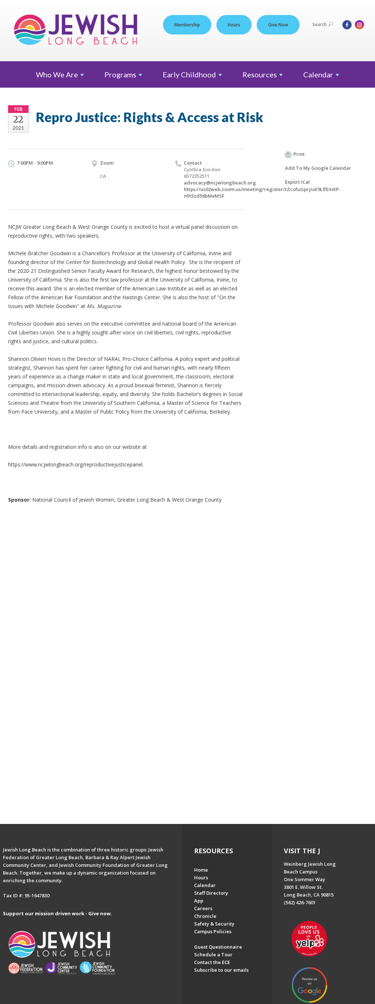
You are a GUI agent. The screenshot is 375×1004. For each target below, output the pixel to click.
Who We (57, 74)
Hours (234, 25)
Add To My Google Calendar (318, 168)
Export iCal (297, 182)
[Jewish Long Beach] (78, 30)
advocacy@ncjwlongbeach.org (220, 182)
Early (189, 74)
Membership (187, 25)
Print (299, 154)
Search (319, 24)
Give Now (278, 25)
